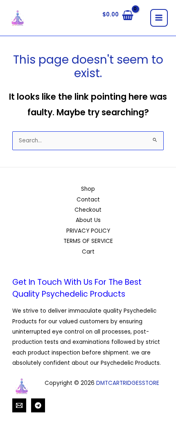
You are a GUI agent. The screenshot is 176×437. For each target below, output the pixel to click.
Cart (88, 252)
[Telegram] (38, 405)
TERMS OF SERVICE (88, 241)
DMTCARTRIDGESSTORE (127, 383)
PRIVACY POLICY (88, 231)
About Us (88, 220)
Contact (88, 200)
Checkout (88, 210)
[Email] (19, 405)
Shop (88, 189)
